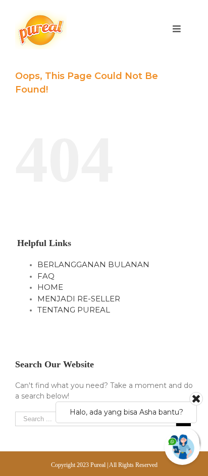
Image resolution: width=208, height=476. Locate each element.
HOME (50, 287)
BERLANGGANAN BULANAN (93, 264)
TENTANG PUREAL (73, 309)
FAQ (46, 276)
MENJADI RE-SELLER (78, 298)
